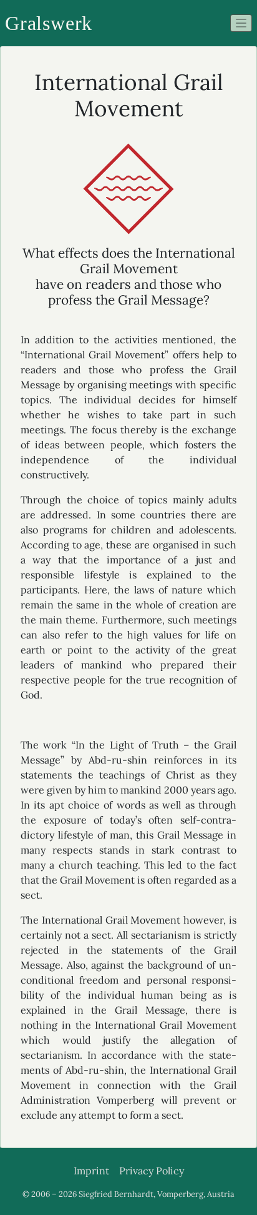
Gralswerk (48, 23)
